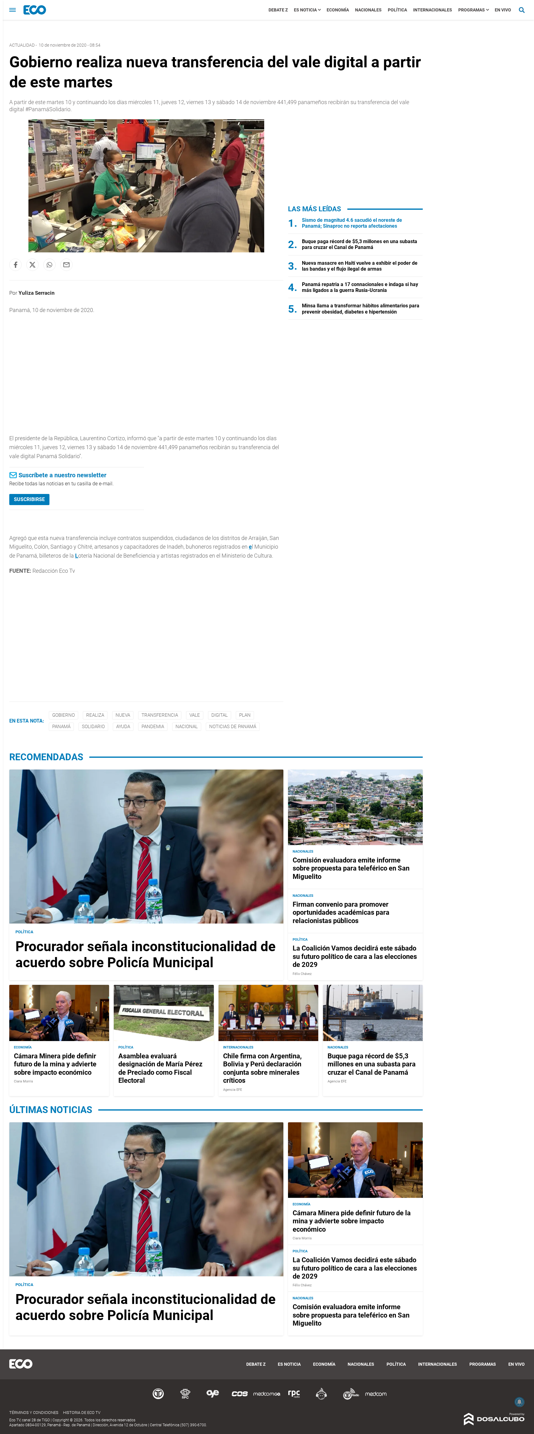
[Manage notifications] (519, 1402)
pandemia (153, 726)
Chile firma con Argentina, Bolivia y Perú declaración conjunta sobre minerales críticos (262, 1068)
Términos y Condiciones (33, 1412)
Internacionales (432, 10)
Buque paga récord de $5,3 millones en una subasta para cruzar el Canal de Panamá (359, 244)
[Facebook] (15, 265)
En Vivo (503, 10)
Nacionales (368, 10)
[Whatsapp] (49, 265)
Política (397, 10)
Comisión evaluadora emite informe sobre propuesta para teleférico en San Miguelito (351, 868)
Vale (194, 715)
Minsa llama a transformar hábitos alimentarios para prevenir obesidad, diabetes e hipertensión (360, 308)
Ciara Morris (23, 1081)
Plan (245, 715)
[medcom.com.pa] (375, 1399)
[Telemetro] (158, 1399)
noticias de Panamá (232, 726)
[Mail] (66, 265)
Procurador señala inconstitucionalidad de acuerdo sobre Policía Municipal (145, 954)
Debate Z (278, 10)
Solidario (93, 726)
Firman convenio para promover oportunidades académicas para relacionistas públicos (341, 912)
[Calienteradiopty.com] (321, 1399)
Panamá (61, 726)
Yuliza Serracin (37, 293)
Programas (471, 10)
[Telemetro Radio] (348, 1399)
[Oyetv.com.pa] (212, 1399)
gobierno (63, 715)
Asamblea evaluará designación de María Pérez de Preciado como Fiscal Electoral (160, 1068)
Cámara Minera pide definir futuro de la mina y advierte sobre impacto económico (55, 1064)
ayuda (123, 726)
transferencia (160, 715)
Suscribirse (29, 499)
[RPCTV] (185, 1399)
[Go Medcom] (267, 1399)
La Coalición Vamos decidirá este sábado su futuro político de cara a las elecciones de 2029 (355, 956)
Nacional (187, 726)
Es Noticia (305, 10)
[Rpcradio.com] (294, 1399)
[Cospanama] (239, 1399)
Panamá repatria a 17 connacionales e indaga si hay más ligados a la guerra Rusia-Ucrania (360, 287)
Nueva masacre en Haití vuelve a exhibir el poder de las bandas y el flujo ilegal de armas (359, 266)
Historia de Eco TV (81, 1412)
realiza (95, 715)
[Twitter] (32, 265)
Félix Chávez (302, 974)
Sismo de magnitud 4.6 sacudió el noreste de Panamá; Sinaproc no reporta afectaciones (352, 223)
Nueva (123, 715)
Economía (338, 10)
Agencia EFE (232, 1090)
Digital (219, 715)
